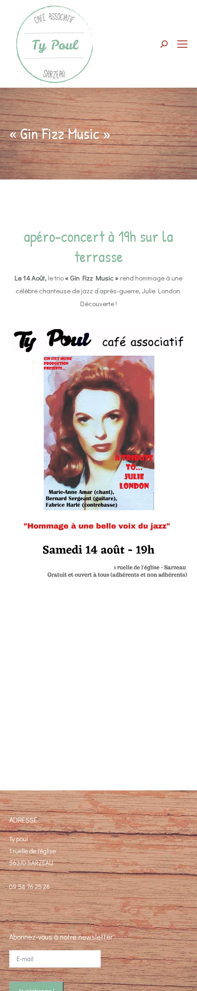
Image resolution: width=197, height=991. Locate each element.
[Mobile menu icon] (182, 44)
